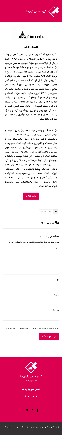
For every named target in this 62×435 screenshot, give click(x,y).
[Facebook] (37, 410)
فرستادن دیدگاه (49, 337)
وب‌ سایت (55, 310)
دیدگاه (56, 248)
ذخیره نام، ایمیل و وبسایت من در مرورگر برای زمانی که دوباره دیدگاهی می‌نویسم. (31, 328)
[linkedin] (32, 410)
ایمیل (56, 294)
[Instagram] (26, 410)
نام (57, 279)
